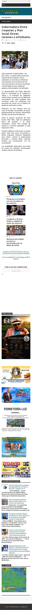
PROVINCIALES (15, 40)
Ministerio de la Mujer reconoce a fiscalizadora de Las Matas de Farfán (15, 242)
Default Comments (16, 269)
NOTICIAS (9, 40)
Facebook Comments (16, 271)
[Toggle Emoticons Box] (2, 274)
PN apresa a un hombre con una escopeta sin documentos (16, 201)
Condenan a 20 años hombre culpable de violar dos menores (15, 221)
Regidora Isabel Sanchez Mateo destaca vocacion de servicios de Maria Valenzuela (16, 252)
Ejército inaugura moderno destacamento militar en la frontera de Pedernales (17, 501)
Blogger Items (24, 606)
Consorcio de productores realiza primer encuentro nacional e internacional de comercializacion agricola (17, 532)
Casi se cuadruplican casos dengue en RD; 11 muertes (16, 258)
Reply (4, 40)
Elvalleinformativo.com (15, 606)
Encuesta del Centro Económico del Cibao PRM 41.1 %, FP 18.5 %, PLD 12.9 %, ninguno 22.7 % (19, 487)
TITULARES (6, 21)
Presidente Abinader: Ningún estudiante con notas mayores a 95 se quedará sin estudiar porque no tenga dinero (19, 516)
